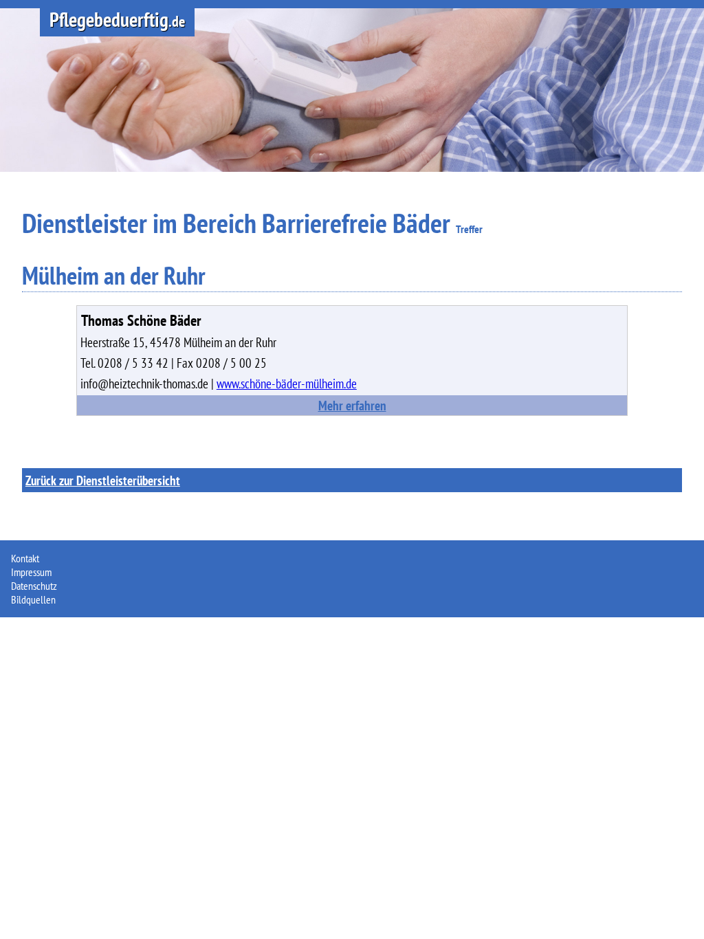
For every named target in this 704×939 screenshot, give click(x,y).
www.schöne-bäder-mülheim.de (287, 383)
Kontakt (25, 558)
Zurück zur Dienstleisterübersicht (102, 480)
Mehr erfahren (352, 405)
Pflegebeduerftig (117, 19)
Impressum (31, 572)
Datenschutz (34, 586)
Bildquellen (33, 599)
